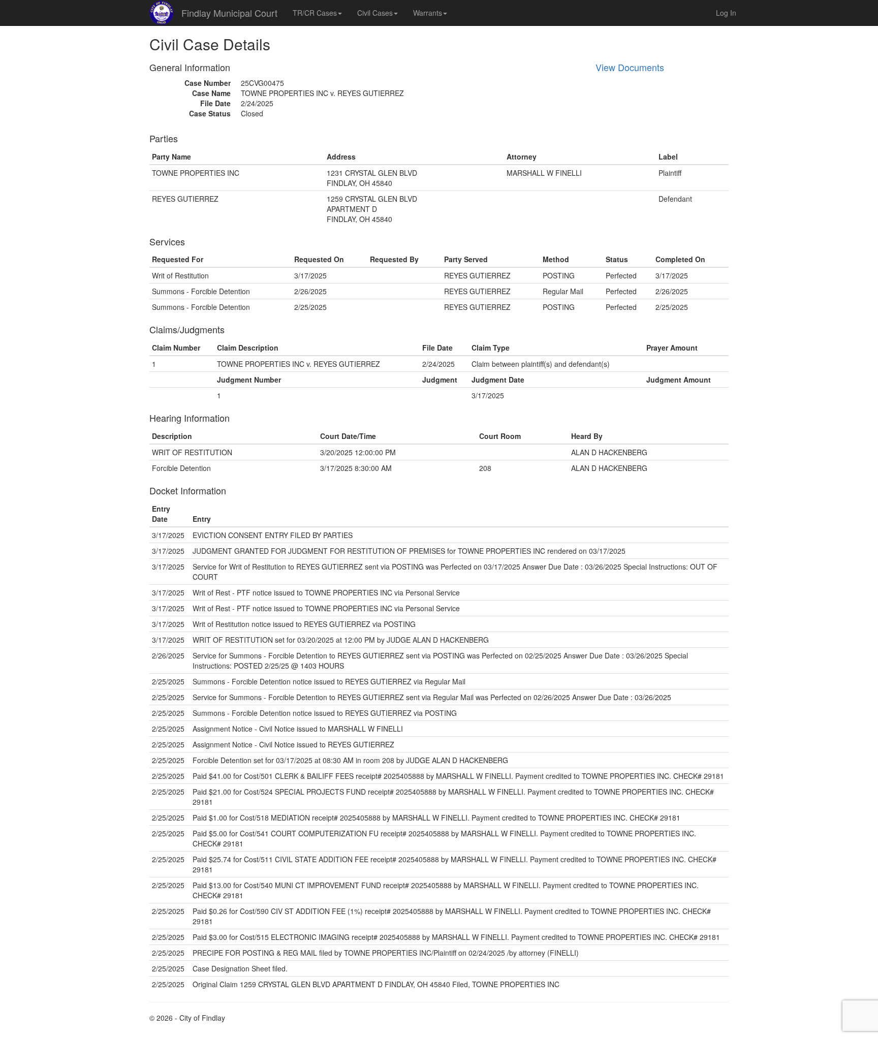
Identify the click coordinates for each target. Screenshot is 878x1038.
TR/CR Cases (315, 13)
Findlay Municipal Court (229, 12)
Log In (726, 13)
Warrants (427, 13)
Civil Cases (375, 13)
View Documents (629, 67)
